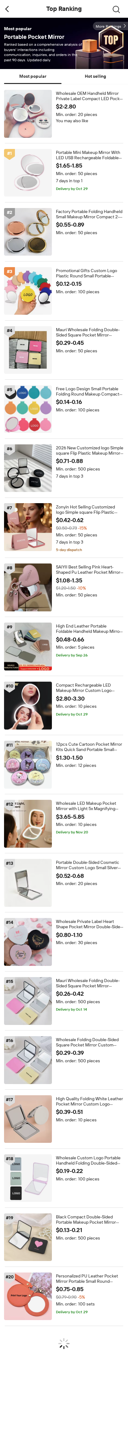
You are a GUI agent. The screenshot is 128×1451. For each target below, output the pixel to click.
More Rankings (108, 26)
